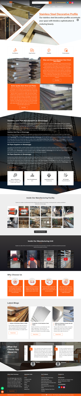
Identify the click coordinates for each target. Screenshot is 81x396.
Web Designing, (56, 394)
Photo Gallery (47, 6)
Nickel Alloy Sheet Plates (46, 381)
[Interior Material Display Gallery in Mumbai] (35, 211)
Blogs (53, 6)
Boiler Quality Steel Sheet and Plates (23, 86)
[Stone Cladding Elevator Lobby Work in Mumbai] (24, 222)
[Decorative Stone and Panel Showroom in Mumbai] (46, 211)
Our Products (37, 6)
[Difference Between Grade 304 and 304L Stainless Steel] (63, 315)
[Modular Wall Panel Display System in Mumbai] (35, 222)
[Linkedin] (68, 3)
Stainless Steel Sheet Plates (47, 377)
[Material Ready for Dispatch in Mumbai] (68, 211)
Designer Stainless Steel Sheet (47, 389)
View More (57, 80)
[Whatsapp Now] (2, 388)
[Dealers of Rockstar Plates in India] (18, 315)
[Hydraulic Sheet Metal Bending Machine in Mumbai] (12, 211)
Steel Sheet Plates (45, 379)
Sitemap (26, 387)
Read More (13, 332)
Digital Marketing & (62, 394)
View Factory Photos (39, 231)
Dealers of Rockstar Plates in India (18, 323)
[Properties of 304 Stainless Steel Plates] (40, 315)
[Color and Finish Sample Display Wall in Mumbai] (57, 222)
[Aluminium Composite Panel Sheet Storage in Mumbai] (68, 222)
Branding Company (70, 394)
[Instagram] (72, 3)
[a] (18, 2)
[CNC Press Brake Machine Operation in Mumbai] (24, 211)
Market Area (26, 389)
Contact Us (60, 6)
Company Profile (27, 6)
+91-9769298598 (61, 2)
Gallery (25, 382)
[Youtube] (70, 3)
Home (19, 6)
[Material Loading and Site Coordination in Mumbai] (57, 211)
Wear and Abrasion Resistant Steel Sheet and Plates (57, 60)
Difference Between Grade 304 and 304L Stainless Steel (63, 324)
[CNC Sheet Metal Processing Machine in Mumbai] (12, 222)
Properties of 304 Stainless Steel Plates (40, 324)
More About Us (12, 167)
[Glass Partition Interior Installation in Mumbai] (46, 222)
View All (43, 390)
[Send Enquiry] (2, 391)
